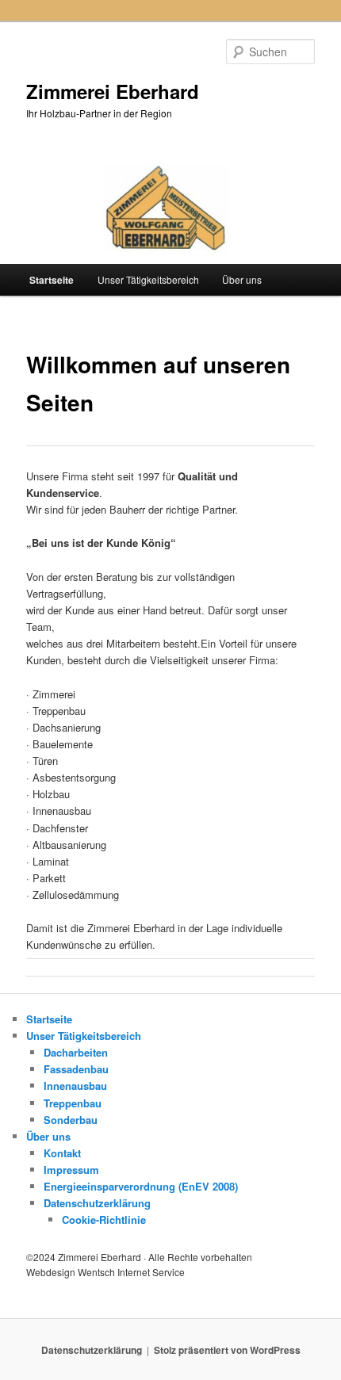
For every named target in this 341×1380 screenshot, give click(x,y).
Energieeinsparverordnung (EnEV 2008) (141, 1186)
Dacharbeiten (76, 1052)
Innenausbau (75, 1085)
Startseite (51, 280)
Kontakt (62, 1152)
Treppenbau (73, 1102)
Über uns (242, 279)
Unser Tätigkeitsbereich (148, 279)
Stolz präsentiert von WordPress (227, 1350)
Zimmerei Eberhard (112, 91)
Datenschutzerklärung (97, 1202)
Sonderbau (71, 1119)
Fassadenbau (76, 1068)
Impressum (71, 1169)
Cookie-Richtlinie (104, 1219)
